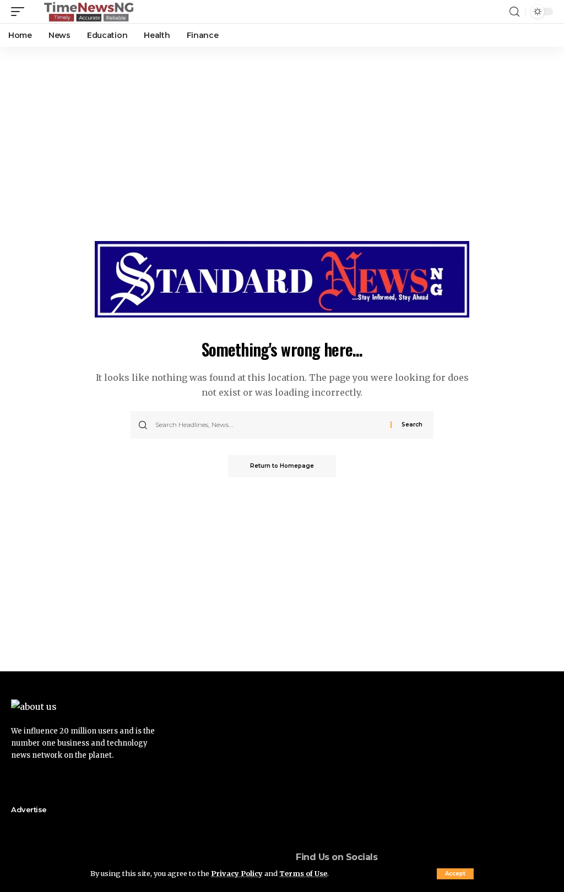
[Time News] (89, 11)
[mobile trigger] (20, 11)
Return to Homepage (282, 465)
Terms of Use (303, 873)
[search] (514, 11)
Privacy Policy (237, 873)
